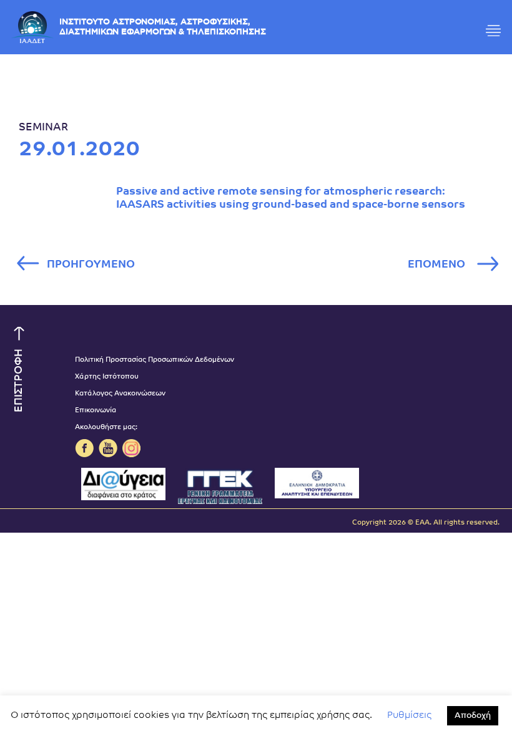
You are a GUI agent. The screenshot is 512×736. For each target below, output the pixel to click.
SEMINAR (43, 127)
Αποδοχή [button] (473, 716)
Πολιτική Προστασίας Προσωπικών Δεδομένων (154, 360)
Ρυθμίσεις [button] (409, 715)
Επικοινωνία (95, 410)
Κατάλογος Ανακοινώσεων (120, 393)
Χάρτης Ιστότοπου (107, 377)
